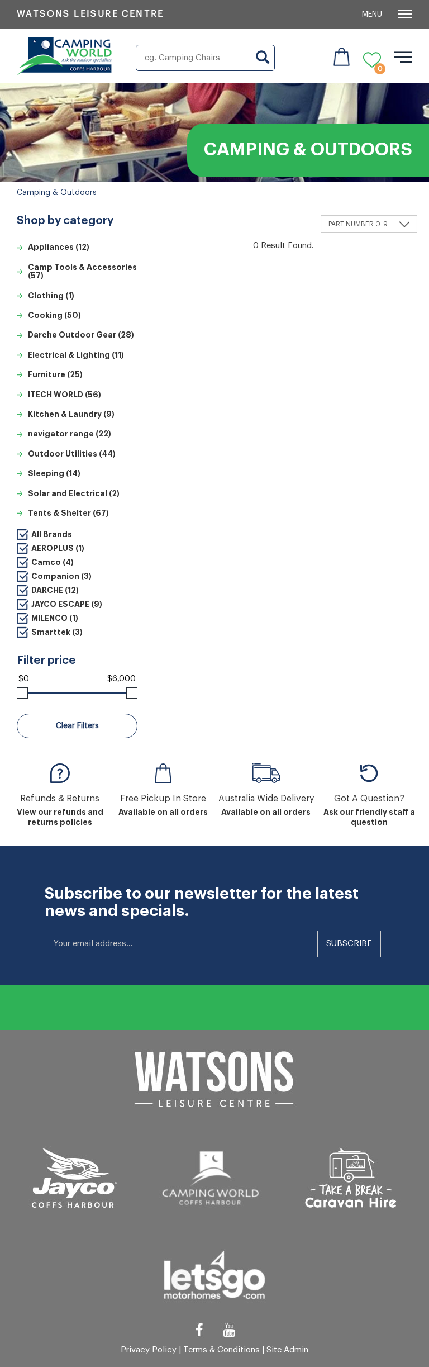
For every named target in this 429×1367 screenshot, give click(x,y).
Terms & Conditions (221, 1350)
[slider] (22, 693)
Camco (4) (52, 562)
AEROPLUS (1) (57, 548)
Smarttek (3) (57, 632)
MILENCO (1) (54, 618)
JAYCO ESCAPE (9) (66, 604)
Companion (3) (61, 576)
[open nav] (403, 57)
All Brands (51, 534)
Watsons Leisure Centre (90, 14)
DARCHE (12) (55, 590)
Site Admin (287, 1350)
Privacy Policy (149, 1350)
